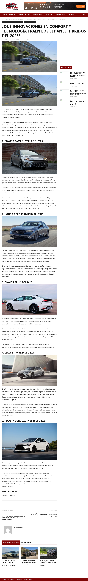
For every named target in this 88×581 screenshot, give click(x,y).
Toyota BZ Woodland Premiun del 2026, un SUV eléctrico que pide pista (28, 562)
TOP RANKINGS (60, 15)
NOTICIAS (12, 15)
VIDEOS (71, 15)
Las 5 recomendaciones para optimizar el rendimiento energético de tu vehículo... (77, 74)
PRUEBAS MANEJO (24, 15)
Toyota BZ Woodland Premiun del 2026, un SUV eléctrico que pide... (77, 83)
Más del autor (26, 543)
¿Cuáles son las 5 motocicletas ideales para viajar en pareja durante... (77, 102)
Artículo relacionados (11, 543)
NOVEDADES (37, 15)
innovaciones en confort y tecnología (15, 19)
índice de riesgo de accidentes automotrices (48, 557)
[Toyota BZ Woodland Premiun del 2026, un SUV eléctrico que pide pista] (29, 553)
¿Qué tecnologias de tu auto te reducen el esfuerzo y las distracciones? (13, 517)
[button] (84, 15)
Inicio (3, 19)
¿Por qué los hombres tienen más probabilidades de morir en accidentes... (78, 92)
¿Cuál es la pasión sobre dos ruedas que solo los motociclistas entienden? (44, 514)
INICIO (5, 15)
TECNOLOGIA (49, 15)
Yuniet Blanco (7, 39)
